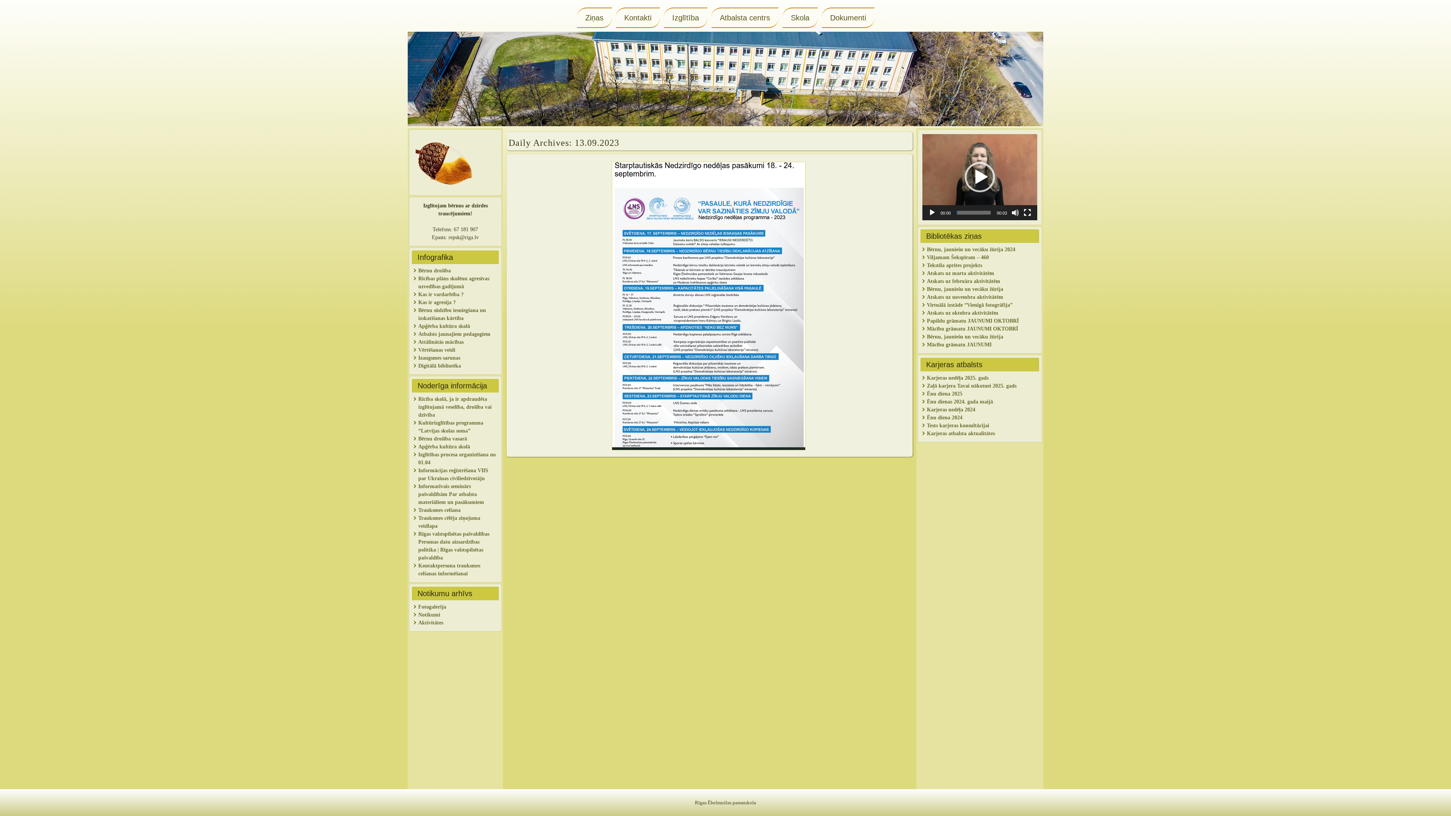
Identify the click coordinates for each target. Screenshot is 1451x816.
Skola (800, 18)
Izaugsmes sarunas (439, 358)
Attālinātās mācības (441, 342)
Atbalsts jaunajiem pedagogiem (455, 334)
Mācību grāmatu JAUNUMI (960, 345)
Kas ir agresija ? (437, 302)
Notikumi (429, 615)
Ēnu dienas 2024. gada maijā (960, 402)
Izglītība (685, 18)
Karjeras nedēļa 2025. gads (957, 378)
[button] (980, 177)
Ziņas (594, 18)
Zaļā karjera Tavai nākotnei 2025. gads (971, 386)
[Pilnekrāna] (1027, 212)
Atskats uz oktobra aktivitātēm (962, 313)
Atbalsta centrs (745, 18)
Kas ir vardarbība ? (441, 294)
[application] (979, 177)
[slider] (974, 213)
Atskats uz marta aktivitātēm (960, 273)
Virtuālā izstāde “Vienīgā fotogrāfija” (970, 305)
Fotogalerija (432, 607)
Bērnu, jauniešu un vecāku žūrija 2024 (971, 249)
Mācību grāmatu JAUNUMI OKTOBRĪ (972, 329)
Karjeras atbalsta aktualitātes (961, 433)
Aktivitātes (431, 623)
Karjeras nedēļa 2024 (951, 410)
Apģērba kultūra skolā (444, 326)
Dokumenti (848, 18)
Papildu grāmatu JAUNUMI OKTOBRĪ (973, 321)
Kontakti (637, 18)
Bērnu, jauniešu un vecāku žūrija (965, 337)
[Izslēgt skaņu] (1015, 212)
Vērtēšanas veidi (436, 350)
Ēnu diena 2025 (944, 394)
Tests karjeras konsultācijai (958, 425)
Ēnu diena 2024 (944, 417)
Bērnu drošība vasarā (442, 439)
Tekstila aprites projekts (954, 265)
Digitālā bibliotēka (439, 366)
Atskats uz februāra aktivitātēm (963, 281)
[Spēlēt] (932, 212)
